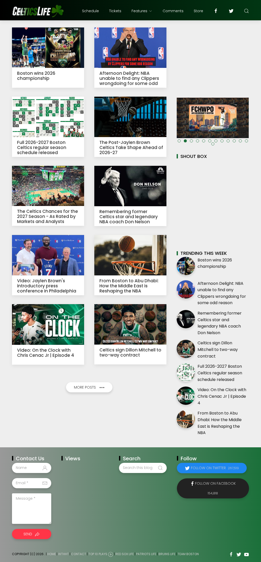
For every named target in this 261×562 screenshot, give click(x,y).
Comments (173, 10)
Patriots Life (146, 554)
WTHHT (63, 554)
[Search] (246, 11)
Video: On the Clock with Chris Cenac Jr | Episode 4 (45, 352)
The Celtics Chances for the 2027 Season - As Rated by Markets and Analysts (47, 216)
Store (198, 10)
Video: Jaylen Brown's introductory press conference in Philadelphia (46, 286)
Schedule (90, 10)
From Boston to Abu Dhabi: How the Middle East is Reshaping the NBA (129, 286)
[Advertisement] (213, 58)
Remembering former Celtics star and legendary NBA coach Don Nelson (128, 217)
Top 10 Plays (97, 554)
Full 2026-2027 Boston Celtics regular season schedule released (41, 147)
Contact (78, 554)
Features (139, 10)
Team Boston (188, 554)
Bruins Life (167, 554)
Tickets (115, 10)
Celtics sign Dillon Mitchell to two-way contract (130, 352)
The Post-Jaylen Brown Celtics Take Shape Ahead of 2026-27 (131, 147)
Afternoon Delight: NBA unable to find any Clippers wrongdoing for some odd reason (129, 81)
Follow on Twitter (215, 467)
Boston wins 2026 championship (36, 75)
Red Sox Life (124, 554)
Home (51, 554)
